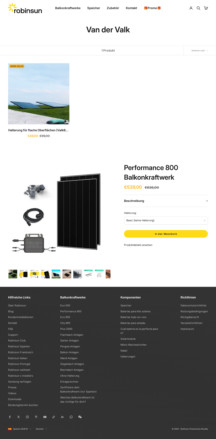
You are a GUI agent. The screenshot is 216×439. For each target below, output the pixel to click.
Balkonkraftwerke (67, 8)
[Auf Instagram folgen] (27, 417)
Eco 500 (65, 305)
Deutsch (40, 429)
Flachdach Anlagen (71, 334)
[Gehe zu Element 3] (34, 274)
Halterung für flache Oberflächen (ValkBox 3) (38, 130)
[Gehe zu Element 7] (77, 274)
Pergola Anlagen (70, 346)
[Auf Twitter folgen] (18, 417)
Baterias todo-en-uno (133, 317)
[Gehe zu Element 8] (88, 274)
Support (13, 334)
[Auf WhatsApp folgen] (71, 417)
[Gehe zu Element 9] (99, 274)
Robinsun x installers (20, 375)
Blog (11, 311)
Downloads (14, 399)
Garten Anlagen (69, 340)
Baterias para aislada (132, 323)
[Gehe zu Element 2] (23, 274)
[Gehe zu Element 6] (67, 274)
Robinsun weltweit (19, 369)
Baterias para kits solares (135, 311)
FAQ (10, 328)
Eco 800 (65, 317)
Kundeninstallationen (20, 317)
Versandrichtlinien (191, 323)
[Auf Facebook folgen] (9, 417)
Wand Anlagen (68, 358)
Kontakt (131, 8)
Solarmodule (128, 338)
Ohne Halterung (69, 375)
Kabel (123, 350)
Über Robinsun (17, 305)
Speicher (93, 8)
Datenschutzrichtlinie (193, 305)
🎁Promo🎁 (152, 8)
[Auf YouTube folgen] (45, 417)
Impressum (187, 328)
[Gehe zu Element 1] (13, 274)
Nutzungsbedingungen (194, 311)
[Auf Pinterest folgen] (36, 417)
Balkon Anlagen (69, 352)
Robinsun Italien (17, 358)
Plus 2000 (66, 328)
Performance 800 (70, 311)
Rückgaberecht (190, 317)
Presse (12, 387)
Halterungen (127, 356)
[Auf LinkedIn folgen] (62, 417)
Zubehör (113, 8)
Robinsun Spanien (19, 346)
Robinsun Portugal (19, 364)
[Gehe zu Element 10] (110, 274)
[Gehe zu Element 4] (45, 274)
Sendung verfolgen (19, 381)
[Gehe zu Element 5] (56, 274)
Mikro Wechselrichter (133, 344)
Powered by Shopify (199, 429)
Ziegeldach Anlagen (72, 364)
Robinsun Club (17, 340)
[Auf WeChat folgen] (80, 417)
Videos (12, 393)
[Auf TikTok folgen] (53, 417)
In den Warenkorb (166, 233)
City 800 (65, 323)
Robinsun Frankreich (20, 352)
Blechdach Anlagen (72, 369)
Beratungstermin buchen (23, 405)
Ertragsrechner (69, 381)
